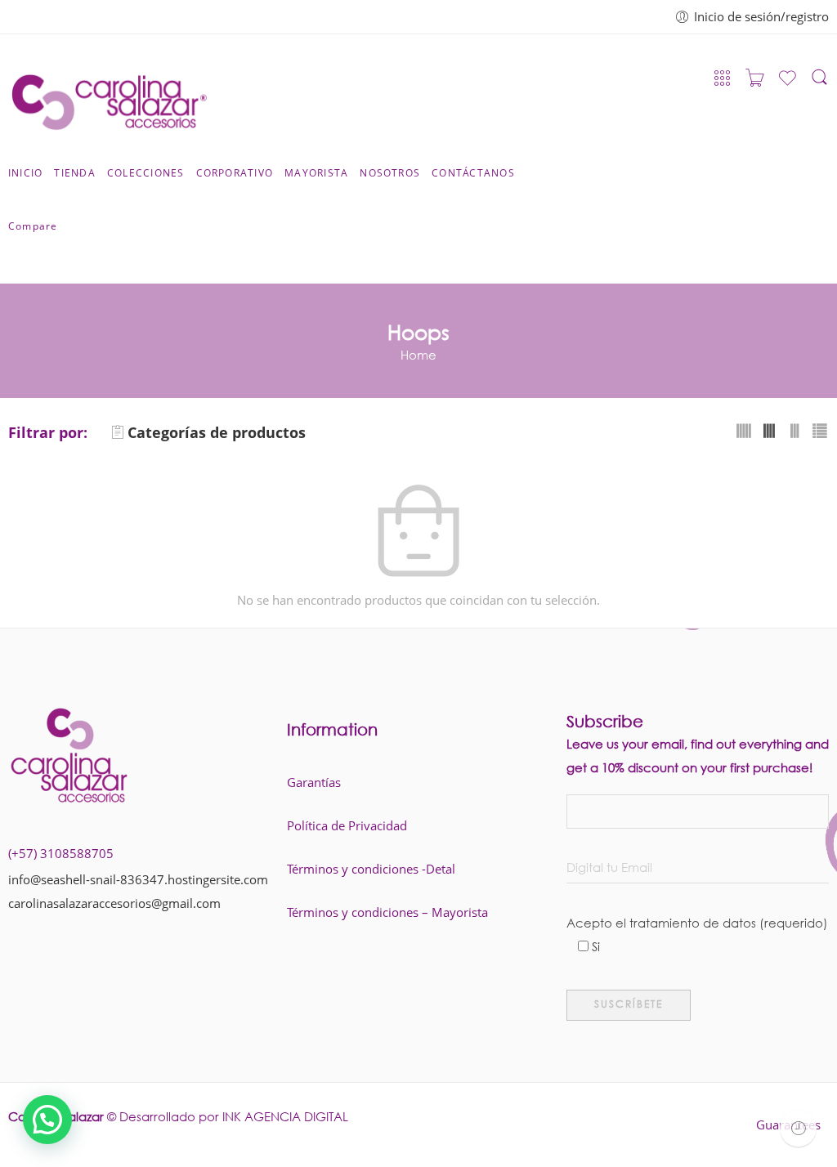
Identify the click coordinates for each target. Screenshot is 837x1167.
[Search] (819, 83)
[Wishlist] (787, 84)
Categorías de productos (217, 432)
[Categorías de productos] (722, 82)
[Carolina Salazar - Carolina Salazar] (109, 97)
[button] (47, 1119)
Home (418, 354)
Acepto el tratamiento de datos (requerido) (697, 925)
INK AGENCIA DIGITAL (285, 1116)
